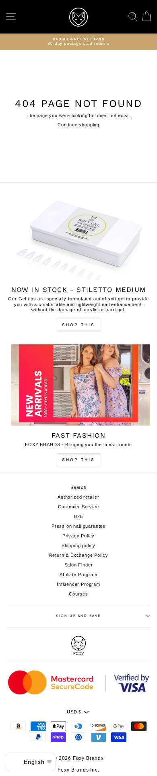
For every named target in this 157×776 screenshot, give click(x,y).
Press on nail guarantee (78, 526)
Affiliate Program (78, 574)
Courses (78, 593)
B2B (78, 516)
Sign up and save (78, 616)
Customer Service (78, 506)
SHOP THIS (78, 459)
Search (78, 487)
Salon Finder (78, 564)
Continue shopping (78, 124)
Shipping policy (78, 545)
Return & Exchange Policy (78, 555)
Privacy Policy (78, 535)
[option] (78, 42)
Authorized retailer (78, 497)
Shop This (78, 325)
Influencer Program (78, 584)
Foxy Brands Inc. (78, 770)
